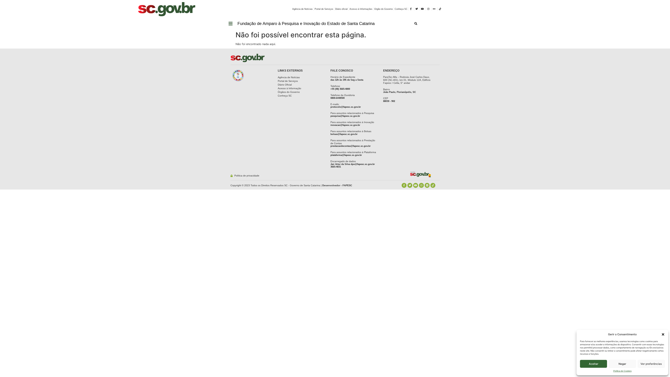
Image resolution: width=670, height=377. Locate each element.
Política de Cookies (622, 371)
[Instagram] (421, 185)
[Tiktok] (432, 185)
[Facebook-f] (404, 185)
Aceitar (593, 363)
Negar (622, 363)
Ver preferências (651, 363)
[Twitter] (409, 185)
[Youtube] (415, 185)
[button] (663, 334)
